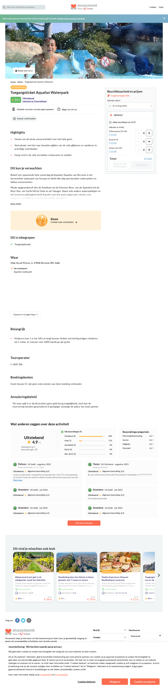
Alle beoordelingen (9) (73, 432)
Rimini (20, 82)
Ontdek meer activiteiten (62, 222)
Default (118, 115)
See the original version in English (71, 18)
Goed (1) (67, 441)
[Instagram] (28, 620)
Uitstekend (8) (70, 436)
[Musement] (84, 7)
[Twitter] (22, 620)
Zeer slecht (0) (70, 454)
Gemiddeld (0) (70, 445)
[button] (130, 115)
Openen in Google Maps (24, 315)
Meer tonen (17, 480)
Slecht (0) (68, 450)
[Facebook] (17, 620)
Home (12, 82)
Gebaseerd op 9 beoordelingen (34, 101)
